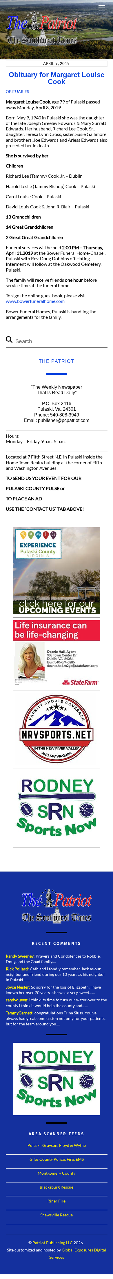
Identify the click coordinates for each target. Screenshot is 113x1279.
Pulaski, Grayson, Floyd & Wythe (57, 1145)
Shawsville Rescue (56, 1214)
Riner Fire (56, 1200)
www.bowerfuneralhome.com (35, 301)
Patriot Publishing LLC (52, 1242)
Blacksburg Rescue (56, 1187)
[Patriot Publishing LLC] (42, 44)
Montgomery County (56, 1173)
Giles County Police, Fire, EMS (57, 1159)
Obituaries (17, 91)
